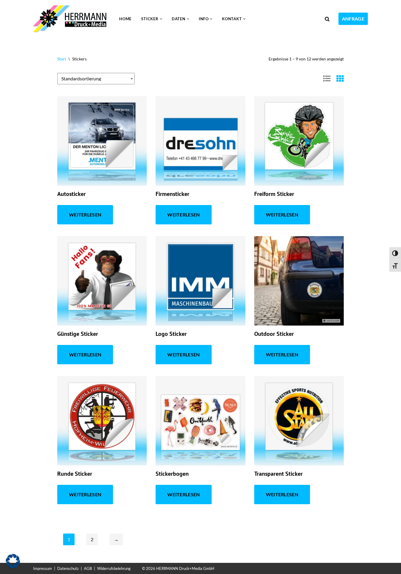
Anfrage (353, 18)
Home (125, 18)
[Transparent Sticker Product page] (299, 420)
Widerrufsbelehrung (114, 568)
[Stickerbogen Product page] (200, 420)
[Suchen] (327, 18)
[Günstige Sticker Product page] (102, 281)
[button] (161, 19)
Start (61, 58)
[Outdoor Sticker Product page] (299, 281)
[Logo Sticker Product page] (200, 281)
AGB (88, 568)
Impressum (42, 568)
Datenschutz (68, 568)
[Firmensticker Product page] (200, 141)
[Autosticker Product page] (102, 141)
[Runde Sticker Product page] (102, 420)
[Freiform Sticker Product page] (299, 141)
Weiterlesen (85, 214)
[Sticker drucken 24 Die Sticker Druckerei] (71, 18)
